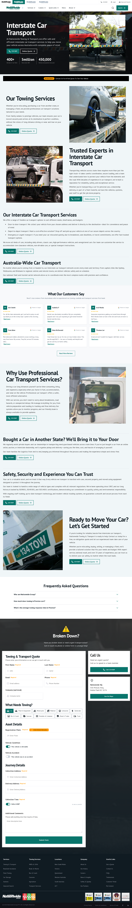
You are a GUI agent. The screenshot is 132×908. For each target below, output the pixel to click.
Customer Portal (111, 882)
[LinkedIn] (128, 905)
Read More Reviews (66, 353)
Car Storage (7, 877)
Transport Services (35, 886)
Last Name (49, 665)
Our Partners (85, 886)
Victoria (57, 869)
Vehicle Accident (12, 753)
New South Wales (60, 864)
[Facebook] (122, 905)
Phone (47, 677)
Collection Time (12, 799)
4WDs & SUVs (33, 864)
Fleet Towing (7, 873)
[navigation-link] (6, 2)
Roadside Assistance (9, 869)
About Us (83, 864)
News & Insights (86, 877)
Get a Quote (110, 864)
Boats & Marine (34, 869)
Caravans (32, 877)
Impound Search (8, 886)
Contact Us (109, 869)
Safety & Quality (86, 882)
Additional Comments (14, 813)
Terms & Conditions (100, 905)
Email (7, 677)
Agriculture (32, 882)
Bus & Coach (33, 873)
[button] (15, 8)
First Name (9, 665)
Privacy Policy (88, 905)
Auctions (5, 882)
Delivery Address (12, 783)
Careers (83, 873)
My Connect (109, 886)
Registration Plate (13, 730)
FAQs (108, 873)
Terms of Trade (114, 905)
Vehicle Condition (12, 743)
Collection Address (13, 771)
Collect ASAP (15, 804)
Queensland (58, 873)
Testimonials (110, 877)
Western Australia (60, 877)
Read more (7, 319)
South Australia (59, 882)
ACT (56, 886)
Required (18, 665)
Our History (84, 869)
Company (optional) (13, 690)
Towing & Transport (9, 864)
